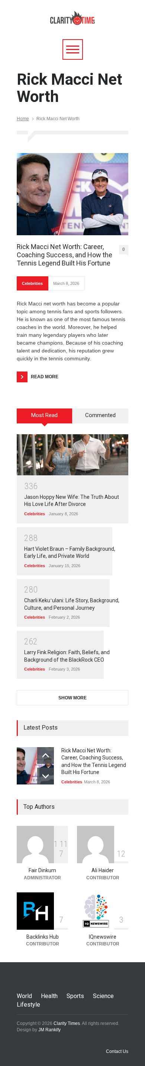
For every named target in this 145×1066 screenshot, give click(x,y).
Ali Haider (102, 870)
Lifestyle (28, 1004)
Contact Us (117, 1051)
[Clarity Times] (72, 16)
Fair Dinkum (42, 870)
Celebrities (32, 283)
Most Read (44, 415)
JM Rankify (49, 1029)
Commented (100, 415)
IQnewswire (102, 937)
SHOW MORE (72, 697)
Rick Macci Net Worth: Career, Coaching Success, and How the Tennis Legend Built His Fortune (64, 255)
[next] (45, 776)
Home (23, 118)
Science (103, 996)
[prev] (45, 755)
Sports (75, 996)
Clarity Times (67, 1023)
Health (49, 996)
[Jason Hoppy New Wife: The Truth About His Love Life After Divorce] (72, 454)
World (24, 996)
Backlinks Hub (42, 937)
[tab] (44, 418)
